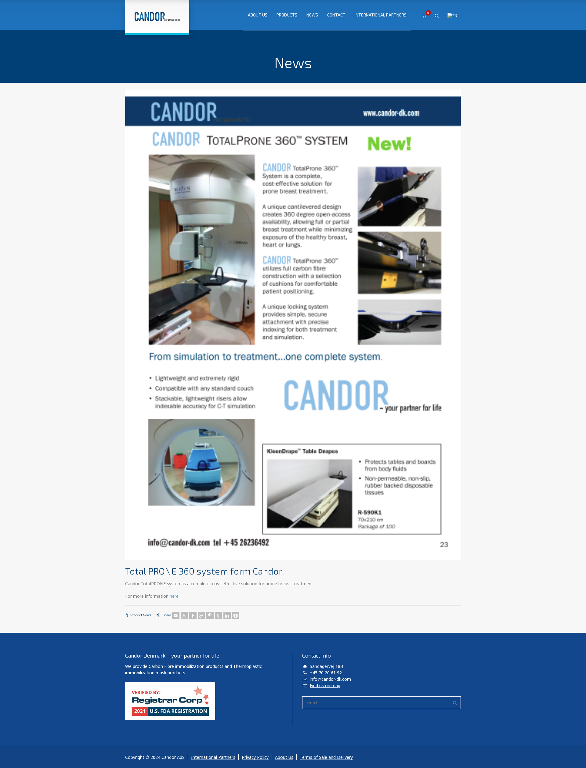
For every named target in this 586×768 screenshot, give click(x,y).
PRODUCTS (287, 14)
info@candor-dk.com (330, 679)
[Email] (175, 615)
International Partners (213, 757)
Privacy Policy (255, 757)
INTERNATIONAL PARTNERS (381, 14)
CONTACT (336, 14)
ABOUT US (257, 14)
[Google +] (201, 615)
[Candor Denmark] (157, 16)
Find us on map (325, 685)
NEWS (312, 14)
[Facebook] (193, 615)
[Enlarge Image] (293, 325)
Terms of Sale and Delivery (326, 757)
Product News (140, 615)
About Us (284, 757)
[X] (184, 615)
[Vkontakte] (235, 615)
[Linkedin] (227, 615)
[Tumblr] (218, 615)
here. (174, 596)
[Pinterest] (210, 615)
